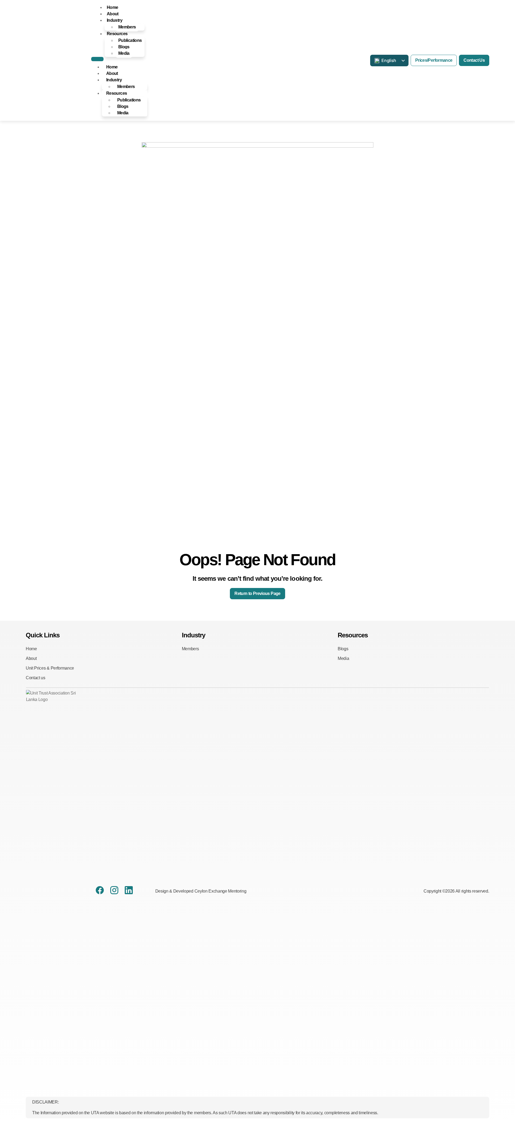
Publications (130, 40)
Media (124, 53)
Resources (117, 33)
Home (112, 7)
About (113, 14)
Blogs (124, 47)
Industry (114, 20)
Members (127, 27)
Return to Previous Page (257, 593)
